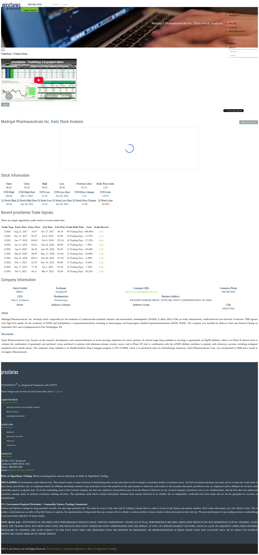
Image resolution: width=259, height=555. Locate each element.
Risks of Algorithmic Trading (102, 548)
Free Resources (237, 31)
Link (101, 231)
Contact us (11, 445)
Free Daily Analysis (14, 436)
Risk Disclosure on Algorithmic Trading (23, 407)
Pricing (233, 24)
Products (234, 15)
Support (233, 27)
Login (65, 5)
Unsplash (57, 391)
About (232, 47)
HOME (232, 11)
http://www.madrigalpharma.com (141, 291)
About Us (233, 52)
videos (232, 44)
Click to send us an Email (21, 470)
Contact (233, 55)
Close (5, 104)
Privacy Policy (12, 412)
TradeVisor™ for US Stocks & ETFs (243, 19)
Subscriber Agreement (15, 416)
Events (232, 39)
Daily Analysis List (248, 122)
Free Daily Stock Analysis (239, 35)
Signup (55, 5)
